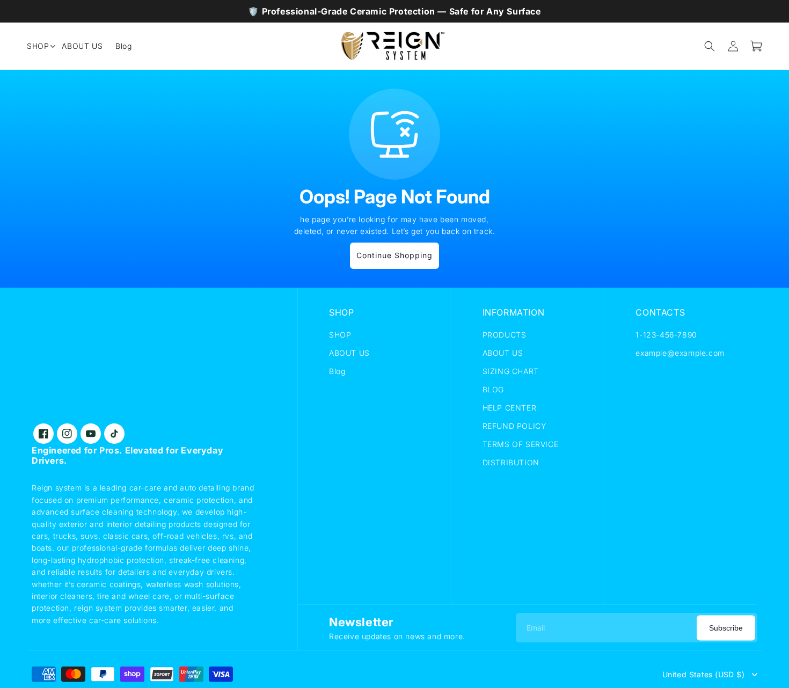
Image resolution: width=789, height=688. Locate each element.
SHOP (340, 334)
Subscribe (726, 627)
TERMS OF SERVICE (521, 444)
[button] (37, 46)
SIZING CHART (511, 371)
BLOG (493, 389)
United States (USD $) (703, 674)
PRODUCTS (505, 334)
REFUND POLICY (514, 425)
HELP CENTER (510, 407)
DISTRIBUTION (511, 462)
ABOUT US (349, 352)
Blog (337, 371)
